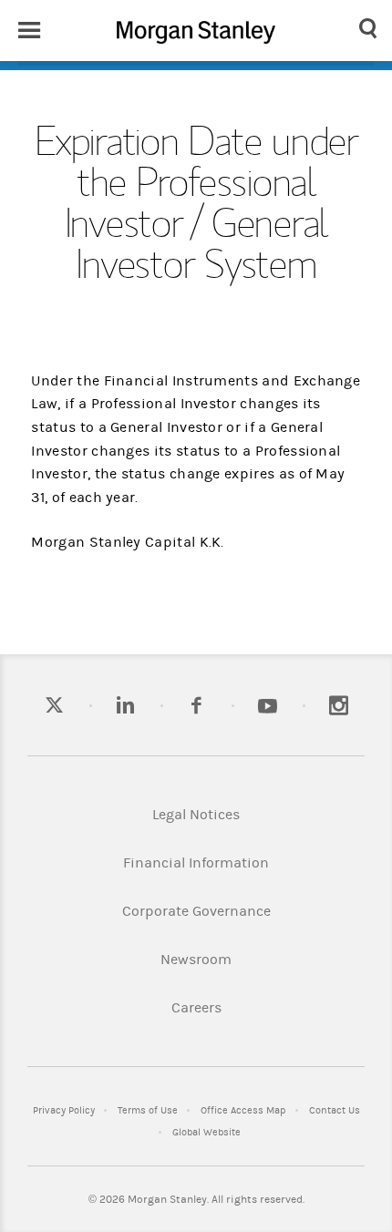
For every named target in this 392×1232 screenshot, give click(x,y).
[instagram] (338, 707)
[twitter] (54, 707)
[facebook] (196, 707)
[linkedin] (125, 707)
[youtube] (267, 707)
